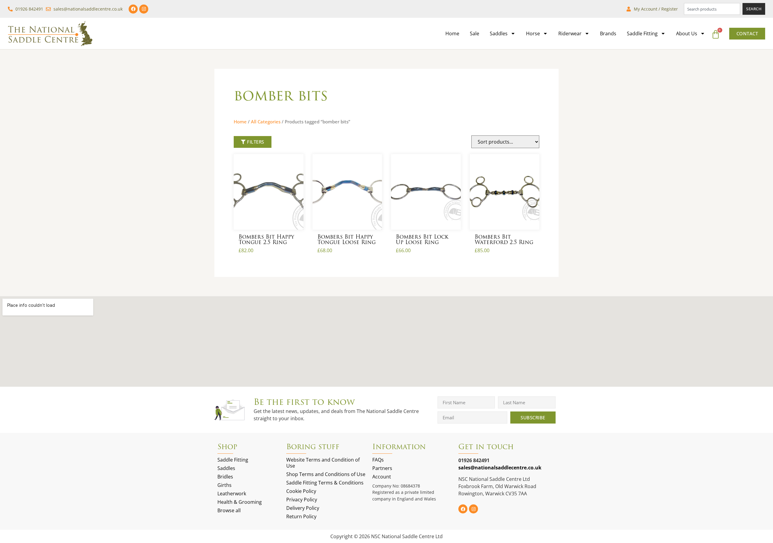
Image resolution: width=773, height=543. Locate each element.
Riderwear (570, 33)
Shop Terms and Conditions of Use (325, 474)
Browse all (229, 510)
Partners (382, 468)
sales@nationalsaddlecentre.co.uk (499, 467)
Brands (608, 33)
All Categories (266, 122)
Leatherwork (231, 494)
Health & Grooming (239, 502)
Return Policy (301, 516)
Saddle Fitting (642, 33)
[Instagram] (143, 9)
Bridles (225, 477)
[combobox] (712, 9)
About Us (686, 33)
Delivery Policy (302, 508)
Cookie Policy (301, 491)
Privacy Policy (301, 500)
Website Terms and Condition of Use (323, 463)
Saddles (499, 33)
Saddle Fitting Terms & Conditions (325, 483)
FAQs (378, 460)
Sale (474, 33)
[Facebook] (133, 9)
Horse (533, 33)
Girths (224, 485)
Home (452, 33)
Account (381, 477)
